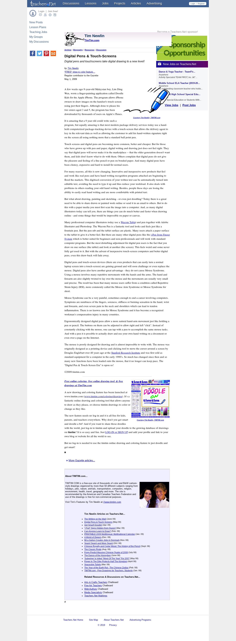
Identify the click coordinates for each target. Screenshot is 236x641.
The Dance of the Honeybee (97, 555)
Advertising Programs (140, 620)
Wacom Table (128, 222)
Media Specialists (93, 592)
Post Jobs (189, 105)
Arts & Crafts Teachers (95, 582)
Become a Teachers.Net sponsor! (177, 32)
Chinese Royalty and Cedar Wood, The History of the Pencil (112, 546)
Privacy (113, 625)
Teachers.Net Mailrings (95, 595)
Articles (136, 3)
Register (201, 4)
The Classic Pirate (92, 549)
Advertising (154, 3)
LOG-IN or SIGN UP (116, 432)
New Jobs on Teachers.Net (179, 64)
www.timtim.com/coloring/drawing (103, 396)
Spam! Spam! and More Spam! (98, 543)
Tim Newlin (73, 68)
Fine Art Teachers (93, 585)
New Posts (36, 22)
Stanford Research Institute (125, 352)
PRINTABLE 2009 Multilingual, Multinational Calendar (109, 534)
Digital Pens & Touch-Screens (98, 522)
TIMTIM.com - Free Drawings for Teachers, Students (108, 570)
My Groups (36, 36)
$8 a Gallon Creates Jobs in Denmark (102, 540)
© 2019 (101, 625)
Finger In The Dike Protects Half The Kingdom (105, 561)
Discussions (71, 3)
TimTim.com (91, 40)
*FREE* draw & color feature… (79, 72)
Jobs (105, 3)
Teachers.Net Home (73, 620)
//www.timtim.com (112, 502)
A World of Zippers (92, 537)
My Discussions (39, 41)
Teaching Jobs (38, 32)
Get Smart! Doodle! (93, 525)
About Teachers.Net (114, 620)
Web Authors (90, 589)
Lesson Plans (37, 27)
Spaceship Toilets (92, 564)
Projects (119, 3)
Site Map (93, 620)
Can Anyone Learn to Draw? (97, 531)
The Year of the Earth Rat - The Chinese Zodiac (106, 567)
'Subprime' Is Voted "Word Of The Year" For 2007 (107, 558)
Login (193, 4)
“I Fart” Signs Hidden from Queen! (100, 528)
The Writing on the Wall (95, 519)
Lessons (90, 3)
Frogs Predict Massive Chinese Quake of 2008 (106, 552)
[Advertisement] (104, 612)
